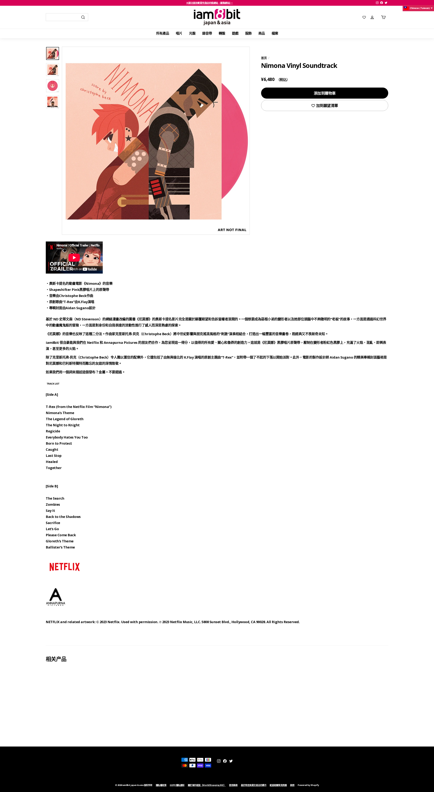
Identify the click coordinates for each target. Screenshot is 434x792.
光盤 (192, 33)
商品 (261, 33)
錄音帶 (207, 33)
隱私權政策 (161, 785)
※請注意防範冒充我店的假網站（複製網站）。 (209, 2)
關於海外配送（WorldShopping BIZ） (207, 785)
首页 (264, 58)
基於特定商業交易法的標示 (253, 785)
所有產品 (162, 33)
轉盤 (222, 33)
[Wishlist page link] (364, 17)
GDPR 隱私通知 (177, 785)
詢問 (292, 785)
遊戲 (235, 33)
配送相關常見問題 (278, 785)
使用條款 (233, 785)
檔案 (275, 33)
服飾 (248, 33)
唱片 (179, 33)
